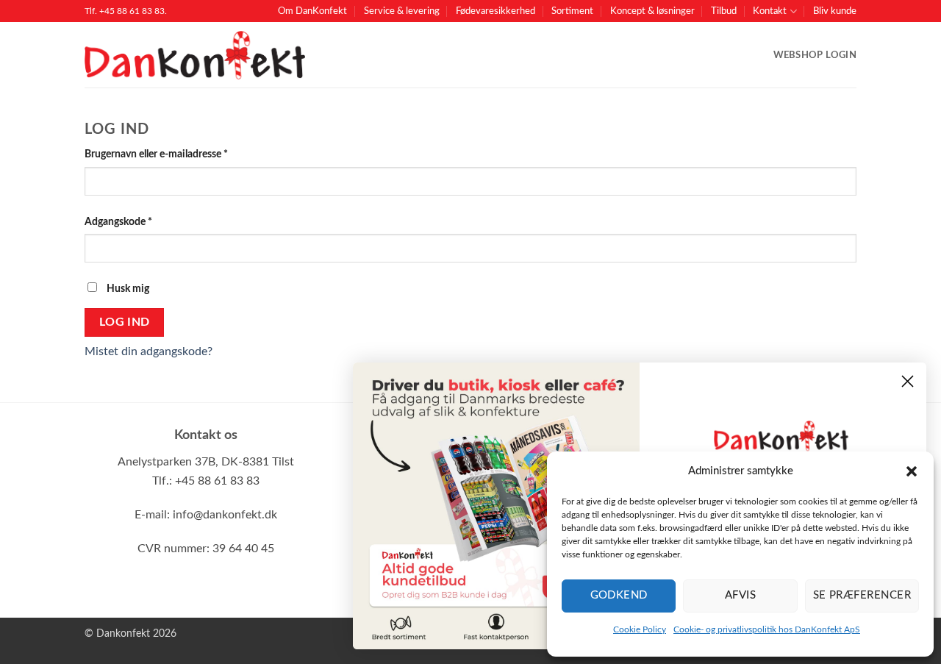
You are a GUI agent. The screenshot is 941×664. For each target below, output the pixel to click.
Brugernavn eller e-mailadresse (177, 154)
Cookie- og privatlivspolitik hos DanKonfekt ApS (766, 629)
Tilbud (724, 11)
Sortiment (572, 11)
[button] (911, 471)
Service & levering (402, 11)
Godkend (619, 595)
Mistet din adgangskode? (148, 351)
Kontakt (770, 11)
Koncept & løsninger (652, 11)
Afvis (740, 595)
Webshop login (814, 55)
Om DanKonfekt (312, 11)
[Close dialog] (907, 381)
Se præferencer (862, 595)
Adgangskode (139, 221)
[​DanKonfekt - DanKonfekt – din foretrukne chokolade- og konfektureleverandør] (195, 55)
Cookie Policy (639, 629)
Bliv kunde (834, 11)
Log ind (124, 322)
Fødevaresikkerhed (495, 11)
